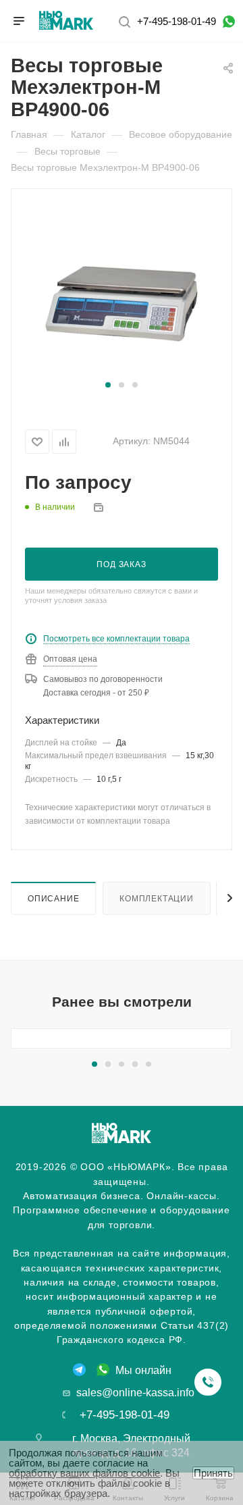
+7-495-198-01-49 (176, 21)
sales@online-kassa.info (135, 1392)
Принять (213, 1473)
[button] (108, 385)
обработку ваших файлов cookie (84, 1473)
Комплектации (156, 898)
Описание (53, 898)
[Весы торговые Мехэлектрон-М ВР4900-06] (121, 290)
